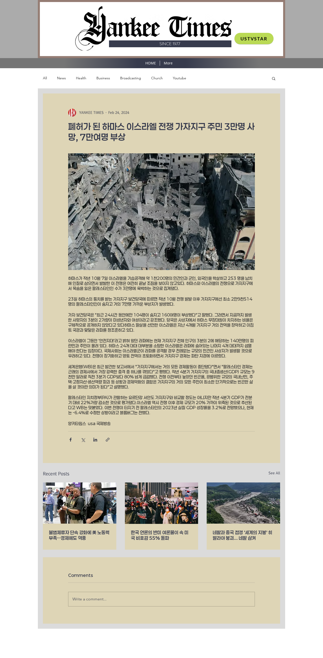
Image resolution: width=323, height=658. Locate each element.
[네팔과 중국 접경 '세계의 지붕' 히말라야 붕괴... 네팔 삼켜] (243, 503)
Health (81, 78)
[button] (273, 78)
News (61, 78)
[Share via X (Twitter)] (82, 439)
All (45, 78)
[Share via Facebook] (70, 439)
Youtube (179, 78)
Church (157, 78)
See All (274, 473)
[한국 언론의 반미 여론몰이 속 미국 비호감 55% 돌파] (161, 503)
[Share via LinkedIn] (95, 439)
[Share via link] (107, 439)
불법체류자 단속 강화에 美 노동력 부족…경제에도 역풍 (79, 535)
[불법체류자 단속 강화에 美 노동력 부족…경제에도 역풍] (79, 503)
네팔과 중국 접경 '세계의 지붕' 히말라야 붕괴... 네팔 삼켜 (242, 535)
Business (103, 78)
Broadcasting (130, 78)
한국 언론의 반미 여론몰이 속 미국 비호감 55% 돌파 (160, 535)
